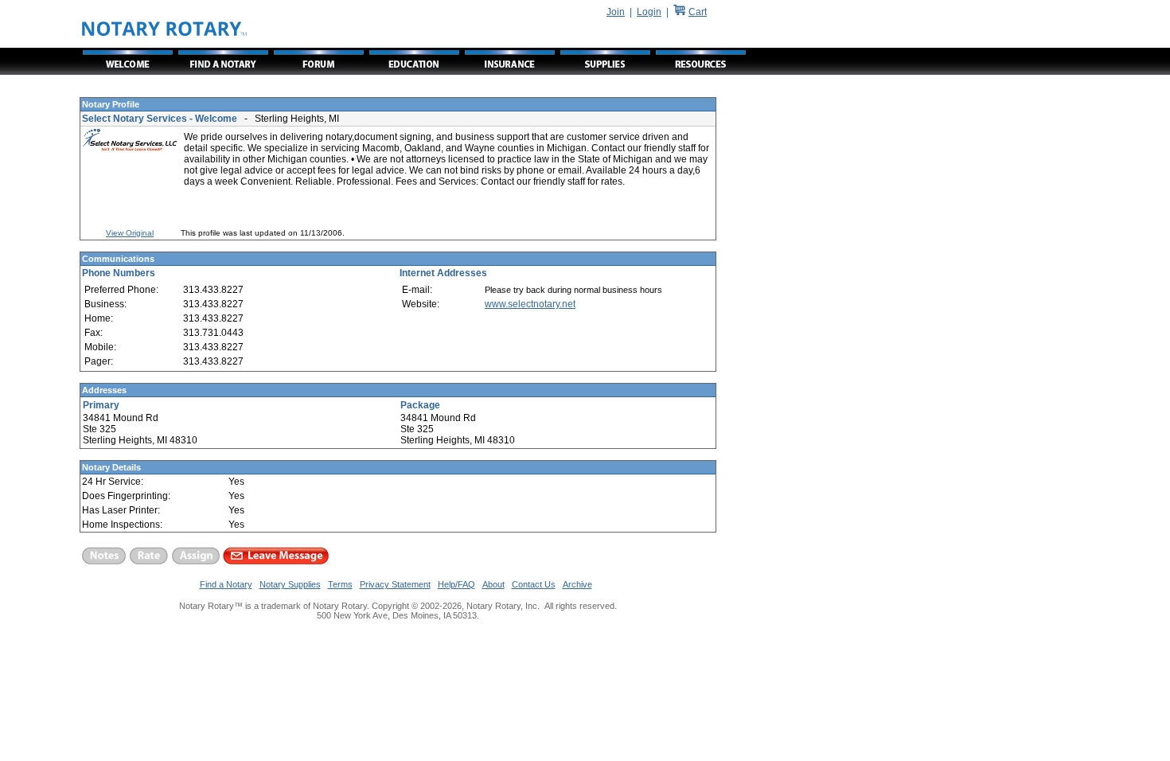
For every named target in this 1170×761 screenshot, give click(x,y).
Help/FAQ (456, 584)
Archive (577, 584)
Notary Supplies (290, 584)
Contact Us (534, 584)
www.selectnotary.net (530, 304)
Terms (340, 584)
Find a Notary (226, 584)
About (493, 584)
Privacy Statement (395, 584)
